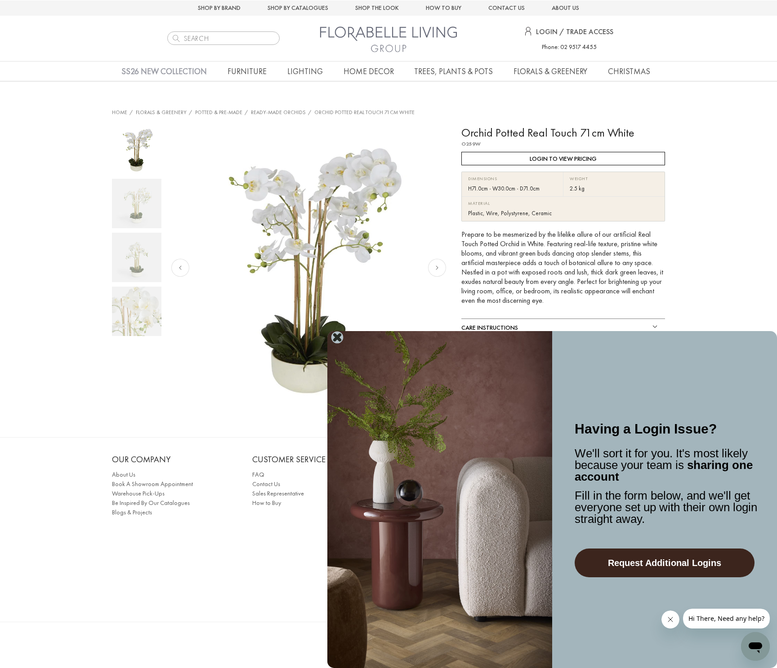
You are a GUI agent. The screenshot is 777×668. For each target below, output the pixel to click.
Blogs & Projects (132, 512)
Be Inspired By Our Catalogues (151, 503)
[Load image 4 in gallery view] (136, 311)
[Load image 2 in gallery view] (136, 203)
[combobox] (223, 38)
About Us (123, 474)
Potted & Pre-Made (218, 112)
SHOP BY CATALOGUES (298, 8)
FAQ (258, 474)
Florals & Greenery (161, 112)
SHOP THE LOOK (377, 8)
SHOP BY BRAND (219, 8)
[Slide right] (437, 268)
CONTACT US (506, 8)
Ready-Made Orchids (278, 112)
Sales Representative (278, 493)
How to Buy (266, 503)
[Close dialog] (337, 337)
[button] (247, 71)
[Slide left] (180, 268)
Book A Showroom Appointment (152, 484)
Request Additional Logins (664, 563)
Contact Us (266, 484)
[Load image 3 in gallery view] (136, 257)
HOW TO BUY (443, 8)
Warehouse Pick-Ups (138, 493)
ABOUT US (565, 8)
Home (119, 112)
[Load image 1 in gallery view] (136, 149)
